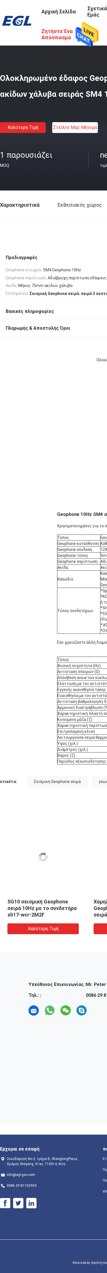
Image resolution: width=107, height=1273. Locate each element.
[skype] (81, 1010)
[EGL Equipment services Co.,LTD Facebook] (5, 1203)
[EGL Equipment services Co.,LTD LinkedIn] (31, 1203)
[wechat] (65, 1010)
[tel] (97, 1010)
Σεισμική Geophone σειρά (57, 781)
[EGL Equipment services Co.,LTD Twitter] (18, 1203)
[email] (34, 1010)
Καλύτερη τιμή (23, 127)
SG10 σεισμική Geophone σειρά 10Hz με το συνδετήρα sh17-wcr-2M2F (42, 908)
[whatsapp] (50, 1010)
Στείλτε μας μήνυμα (75, 127)
